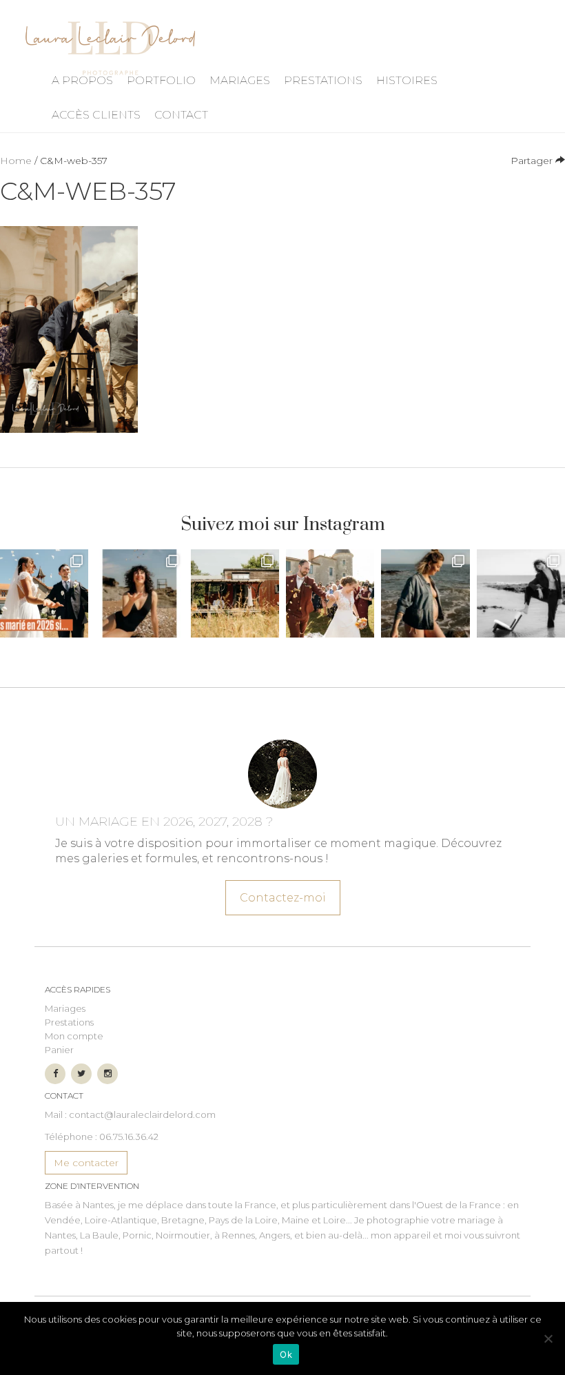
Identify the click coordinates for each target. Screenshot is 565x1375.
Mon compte (74, 1035)
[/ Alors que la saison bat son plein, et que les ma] (44, 593)
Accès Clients (96, 114)
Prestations (323, 80)
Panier (59, 1049)
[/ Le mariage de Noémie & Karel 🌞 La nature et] (235, 593)
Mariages (239, 80)
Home (16, 160)
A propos (82, 80)
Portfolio (161, 80)
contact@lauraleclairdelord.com (142, 1114)
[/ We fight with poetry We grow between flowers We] (521, 593)
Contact (181, 114)
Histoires (407, 80)
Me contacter (86, 1163)
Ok (286, 1354)
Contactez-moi (283, 897)
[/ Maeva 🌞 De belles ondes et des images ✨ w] (139, 593)
